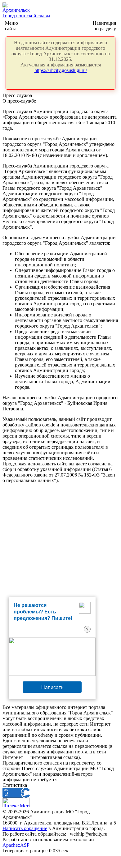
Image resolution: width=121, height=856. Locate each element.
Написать (52, 687)
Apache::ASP (15, 845)
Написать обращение (24, 828)
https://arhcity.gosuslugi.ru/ (60, 70)
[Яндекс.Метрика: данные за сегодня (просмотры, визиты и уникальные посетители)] (16, 802)
